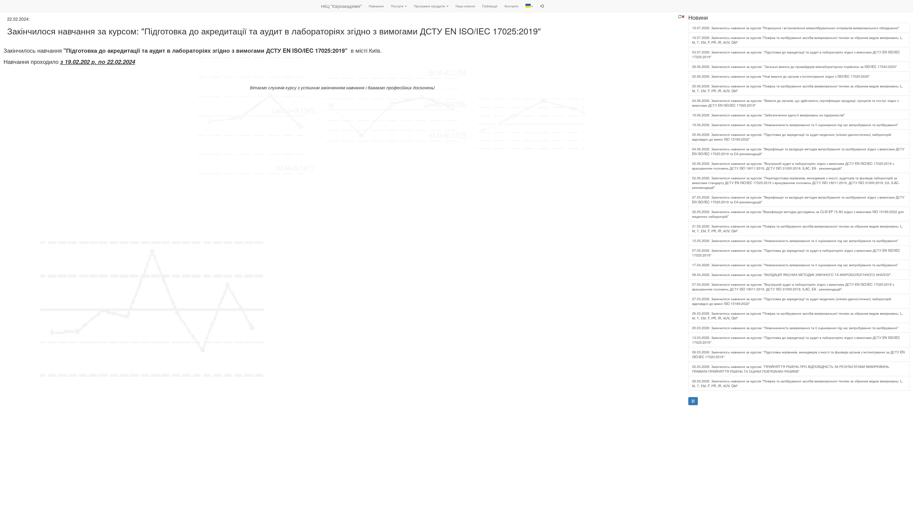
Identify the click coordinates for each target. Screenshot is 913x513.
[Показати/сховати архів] (693, 401)
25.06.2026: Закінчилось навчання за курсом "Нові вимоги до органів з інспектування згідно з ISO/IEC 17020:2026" (781, 76)
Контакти (511, 6)
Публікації (489, 6)
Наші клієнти (465, 6)
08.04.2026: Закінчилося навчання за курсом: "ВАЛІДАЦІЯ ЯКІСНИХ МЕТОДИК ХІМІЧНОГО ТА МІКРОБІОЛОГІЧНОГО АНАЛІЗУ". (792, 274)
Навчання (376, 6)
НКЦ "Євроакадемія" (341, 6)
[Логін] (542, 6)
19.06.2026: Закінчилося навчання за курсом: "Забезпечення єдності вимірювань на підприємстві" (768, 115)
